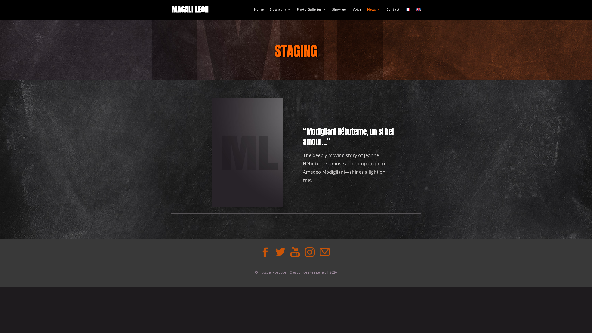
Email (324, 252)
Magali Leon (190, 9)
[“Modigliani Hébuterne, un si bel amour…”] (247, 205)
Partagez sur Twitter (280, 252)
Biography (278, 10)
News (371, 10)
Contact (393, 10)
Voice (357, 10)
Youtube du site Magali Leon (295, 252)
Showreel (339, 10)
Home (259, 10)
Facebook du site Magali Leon (265, 252)
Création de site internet (308, 272)
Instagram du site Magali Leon (309, 252)
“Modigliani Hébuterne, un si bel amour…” (348, 136)
